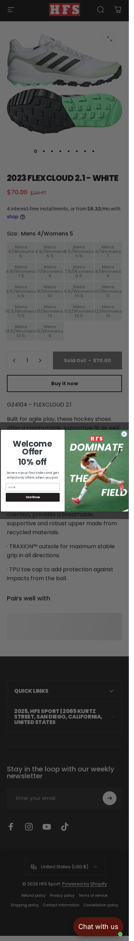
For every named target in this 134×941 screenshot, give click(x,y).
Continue (32, 497)
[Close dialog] (124, 434)
